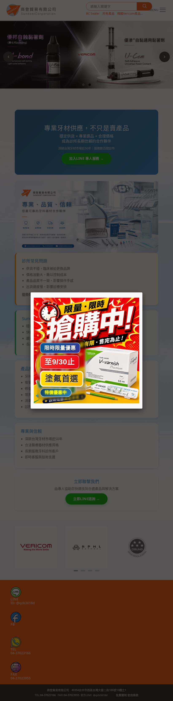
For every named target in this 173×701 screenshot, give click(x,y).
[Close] (142, 292)
